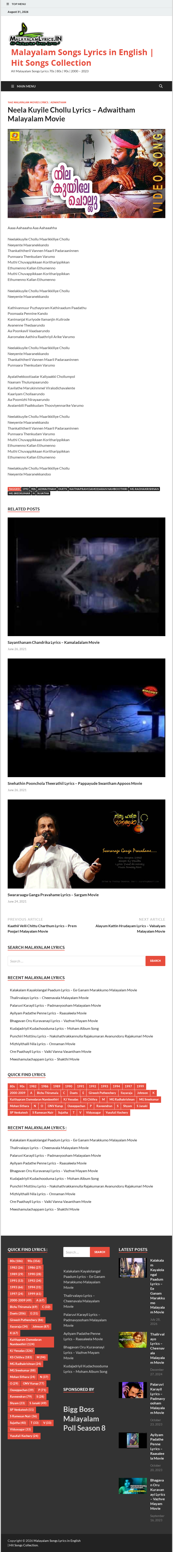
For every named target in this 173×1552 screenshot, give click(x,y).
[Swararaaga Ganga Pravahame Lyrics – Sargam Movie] (86, 845)
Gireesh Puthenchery (102, 1093)
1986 (44, 1086)
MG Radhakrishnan (144, 489)
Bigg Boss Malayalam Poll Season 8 (84, 1418)
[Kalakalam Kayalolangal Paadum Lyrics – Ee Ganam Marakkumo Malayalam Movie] (133, 1260)
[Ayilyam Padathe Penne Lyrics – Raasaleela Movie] (133, 1435)
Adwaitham (58, 102)
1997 (128, 1086)
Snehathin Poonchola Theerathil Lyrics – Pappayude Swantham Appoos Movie (75, 783)
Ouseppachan (76, 1106)
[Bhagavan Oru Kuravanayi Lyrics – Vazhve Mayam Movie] (133, 1480)
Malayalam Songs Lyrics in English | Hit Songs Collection (82, 57)
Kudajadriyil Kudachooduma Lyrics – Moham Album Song (54, 1028)
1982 (32, 1086)
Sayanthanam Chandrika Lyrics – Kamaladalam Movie (54, 642)
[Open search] (160, 86)
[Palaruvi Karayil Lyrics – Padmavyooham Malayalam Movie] (133, 1385)
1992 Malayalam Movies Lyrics (28, 102)
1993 (104, 1086)
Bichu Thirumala (47, 1093)
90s (33, 489)
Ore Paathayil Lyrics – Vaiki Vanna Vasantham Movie (50, 1051)
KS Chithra (90, 1099)
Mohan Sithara (19, 1106)
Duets (62, 489)
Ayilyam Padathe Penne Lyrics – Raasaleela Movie (48, 1013)
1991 (80, 1086)
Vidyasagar (93, 1112)
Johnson (142, 1093)
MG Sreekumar (19, 493)
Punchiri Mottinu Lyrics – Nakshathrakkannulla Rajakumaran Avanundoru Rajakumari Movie (81, 1036)
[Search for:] (86, 961)
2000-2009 (17, 1093)
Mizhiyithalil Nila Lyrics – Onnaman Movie (42, 1044)
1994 (116, 1086)
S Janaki (142, 1106)
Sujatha (43, 493)
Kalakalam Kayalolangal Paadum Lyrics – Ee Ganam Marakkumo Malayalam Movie (73, 990)
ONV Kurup (55, 1106)
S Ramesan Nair (42, 1112)
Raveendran (104, 1106)
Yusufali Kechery (117, 1112)
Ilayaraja (126, 1093)
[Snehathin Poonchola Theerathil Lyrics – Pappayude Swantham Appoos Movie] (86, 719)
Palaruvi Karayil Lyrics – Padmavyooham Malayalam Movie (55, 1005)
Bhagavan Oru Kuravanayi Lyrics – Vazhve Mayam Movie (54, 1020)
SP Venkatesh (19, 1112)
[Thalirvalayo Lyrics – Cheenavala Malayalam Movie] (133, 1334)
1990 (68, 1086)
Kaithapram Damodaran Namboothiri (98, 489)
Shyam (127, 1106)
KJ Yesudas (71, 1099)
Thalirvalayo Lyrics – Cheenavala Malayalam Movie (49, 997)
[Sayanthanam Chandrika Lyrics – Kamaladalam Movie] (86, 578)
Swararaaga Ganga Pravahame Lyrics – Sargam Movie (53, 894)
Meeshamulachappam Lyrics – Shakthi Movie (44, 1059)
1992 (25, 489)
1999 (140, 1086)
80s (12, 1086)
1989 (56, 1086)
